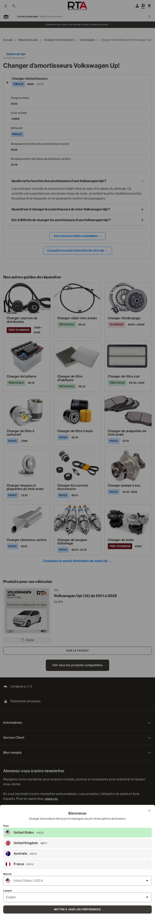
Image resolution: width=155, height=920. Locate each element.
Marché (7, 874)
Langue (7, 890)
